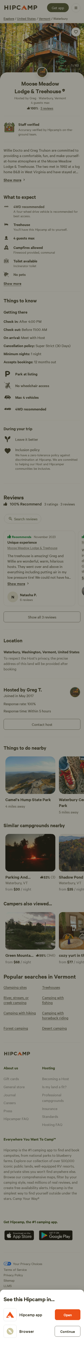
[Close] (42, 672)
